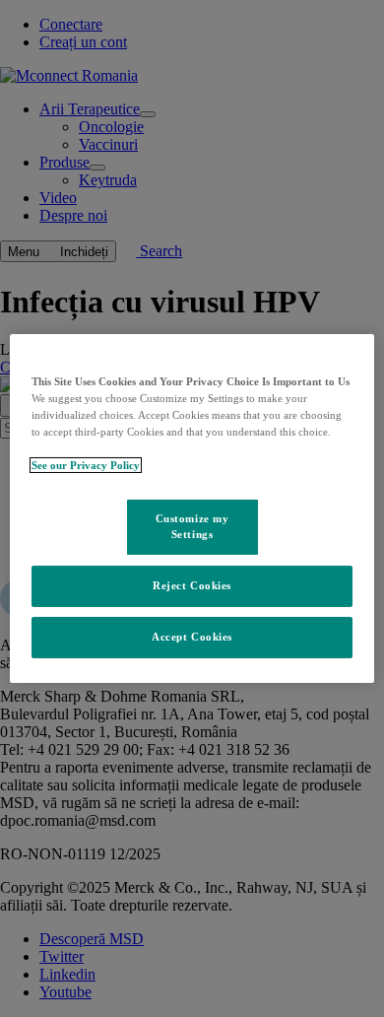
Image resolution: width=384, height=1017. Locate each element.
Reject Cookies (192, 585)
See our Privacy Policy (86, 465)
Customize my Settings (192, 526)
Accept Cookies (192, 637)
